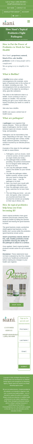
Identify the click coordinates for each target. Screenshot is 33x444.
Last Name (24, 340)
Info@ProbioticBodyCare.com (16, 4)
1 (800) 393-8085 (20, 2)
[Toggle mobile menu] (28, 22)
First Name (24, 329)
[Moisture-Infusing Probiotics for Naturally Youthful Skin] (16, 280)
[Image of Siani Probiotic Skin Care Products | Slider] (16, 270)
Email (24, 351)
